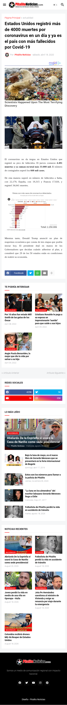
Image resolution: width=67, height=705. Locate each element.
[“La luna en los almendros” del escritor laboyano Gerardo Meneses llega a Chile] (14, 495)
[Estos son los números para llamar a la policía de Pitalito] (14, 479)
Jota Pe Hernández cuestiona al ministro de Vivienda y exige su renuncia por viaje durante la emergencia (48, 598)
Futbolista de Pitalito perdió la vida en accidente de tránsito (42, 508)
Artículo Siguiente (55, 373)
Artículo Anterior (11, 373)
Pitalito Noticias (37, 699)
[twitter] (26, 683)
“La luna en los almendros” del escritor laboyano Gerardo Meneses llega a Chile (42, 493)
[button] (4, 4)
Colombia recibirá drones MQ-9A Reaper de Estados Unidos (18, 637)
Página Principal (12, 18)
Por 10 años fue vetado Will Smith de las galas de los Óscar (18, 317)
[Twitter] (30, 273)
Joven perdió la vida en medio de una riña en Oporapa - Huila (16, 595)
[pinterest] (47, 683)
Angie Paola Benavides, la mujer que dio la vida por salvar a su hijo (17, 356)
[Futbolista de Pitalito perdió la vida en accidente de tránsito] (14, 512)
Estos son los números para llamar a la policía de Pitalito (43, 476)
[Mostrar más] (51, 273)
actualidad (28, 18)
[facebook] (19, 683)
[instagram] (40, 683)
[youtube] (33, 683)
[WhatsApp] (37, 273)
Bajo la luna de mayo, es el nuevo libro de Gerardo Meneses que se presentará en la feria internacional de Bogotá (42, 459)
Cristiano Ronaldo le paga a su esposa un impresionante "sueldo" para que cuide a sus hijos (48, 319)
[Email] (44, 273)
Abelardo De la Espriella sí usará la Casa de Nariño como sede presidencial (18, 559)
